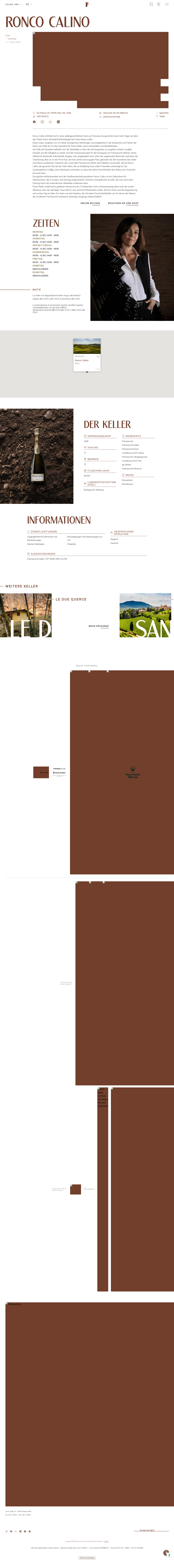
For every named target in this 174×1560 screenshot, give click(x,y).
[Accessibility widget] (166, 1553)
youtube (50, 121)
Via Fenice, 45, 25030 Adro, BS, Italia (53, 113)
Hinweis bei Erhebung (87, 1558)
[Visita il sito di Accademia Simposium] (75, 1189)
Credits (106, 1541)
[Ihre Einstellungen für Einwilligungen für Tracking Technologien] (169, 1555)
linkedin (58, 121)
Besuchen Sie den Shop (123, 203)
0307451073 (42, 116)
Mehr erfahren (99, 626)
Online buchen (90, 203)
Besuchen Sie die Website (115, 113)
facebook (34, 121)
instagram (42, 121)
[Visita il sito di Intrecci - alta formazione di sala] (89, 1189)
